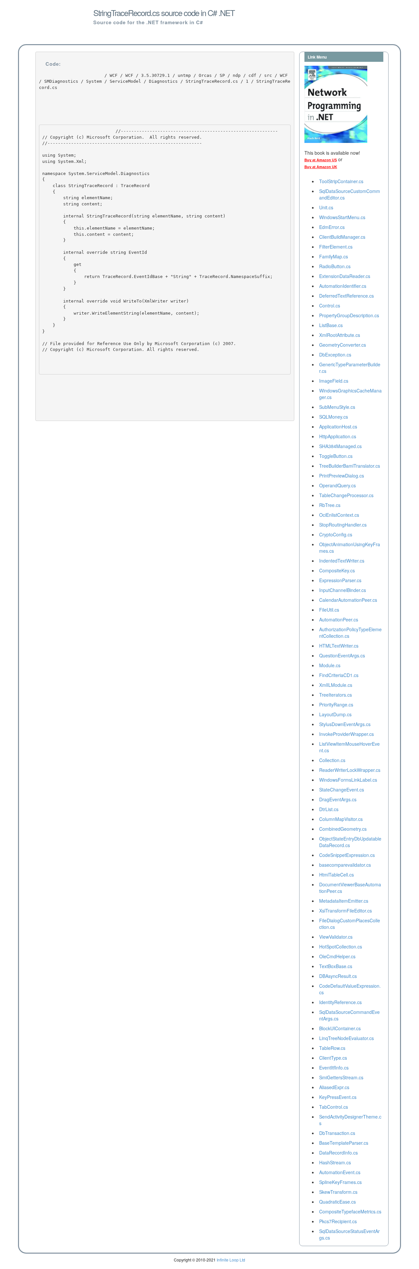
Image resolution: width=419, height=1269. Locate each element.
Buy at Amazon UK (320, 167)
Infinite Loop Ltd (231, 1259)
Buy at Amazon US (320, 160)
